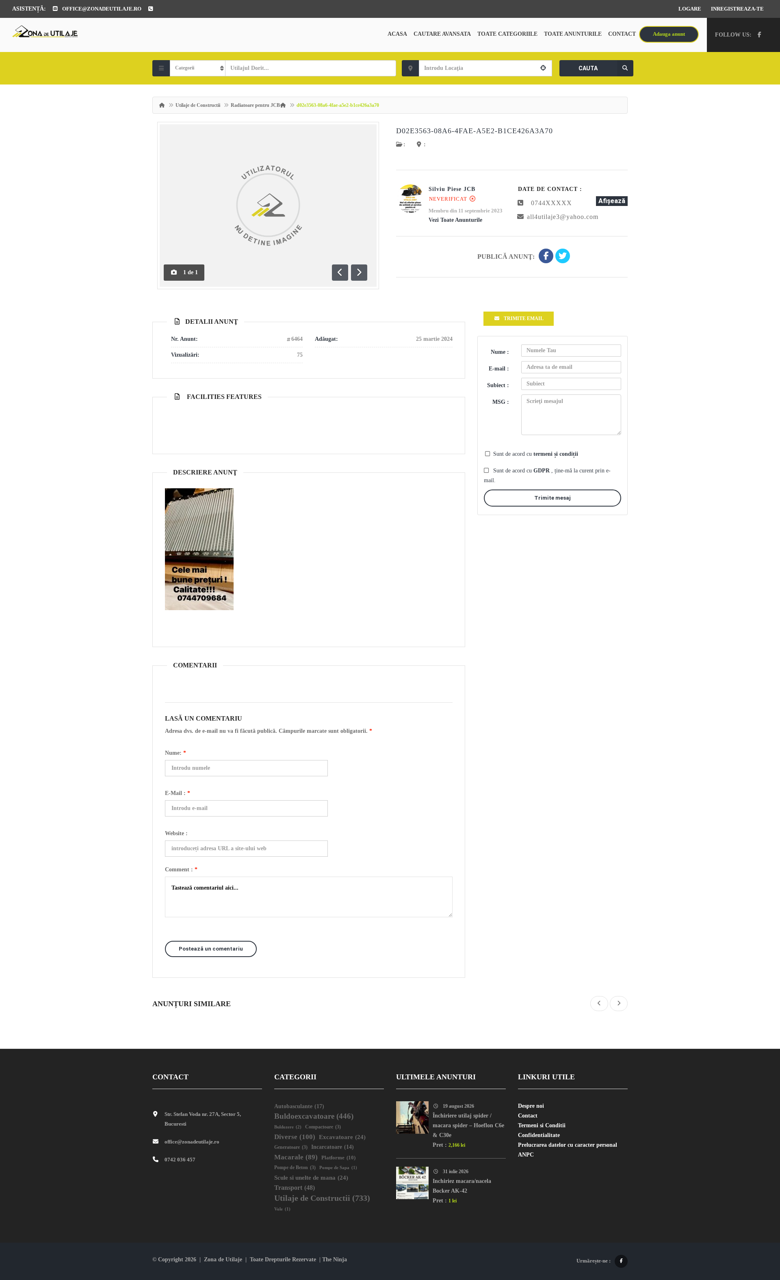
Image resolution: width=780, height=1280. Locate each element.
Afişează (611, 201)
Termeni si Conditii (542, 1125)
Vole (282, 1209)
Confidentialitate (539, 1135)
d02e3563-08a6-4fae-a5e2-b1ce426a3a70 (474, 131)
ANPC (526, 1155)
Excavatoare (342, 1137)
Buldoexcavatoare (313, 1116)
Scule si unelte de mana (311, 1177)
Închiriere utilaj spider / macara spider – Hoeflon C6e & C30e (468, 1125)
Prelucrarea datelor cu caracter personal (567, 1145)
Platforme (338, 1157)
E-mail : (177, 793)
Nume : (500, 352)
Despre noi (531, 1106)
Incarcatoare (332, 1147)
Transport (294, 1187)
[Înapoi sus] (753, 1229)
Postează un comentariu (211, 949)
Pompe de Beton (295, 1167)
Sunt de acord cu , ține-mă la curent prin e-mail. (547, 475)
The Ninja (334, 1259)
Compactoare (323, 1127)
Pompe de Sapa (338, 1167)
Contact (622, 34)
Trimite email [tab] (524, 318)
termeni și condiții (555, 454)
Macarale (296, 1157)
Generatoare (291, 1147)
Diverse (294, 1137)
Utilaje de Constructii (198, 105)
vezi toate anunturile (455, 220)
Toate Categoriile (507, 34)
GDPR (542, 471)
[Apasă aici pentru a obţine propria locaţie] (543, 68)
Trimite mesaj (552, 498)
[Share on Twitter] (562, 257)
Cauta (588, 68)
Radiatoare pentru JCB (255, 105)
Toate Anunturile (573, 34)
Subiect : (498, 385)
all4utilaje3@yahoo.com (562, 216)
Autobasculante (299, 1106)
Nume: (175, 753)
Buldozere (287, 1126)
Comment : (181, 869)
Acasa (397, 34)
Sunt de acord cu (535, 454)
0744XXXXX (551, 202)
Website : (176, 833)
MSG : (500, 402)
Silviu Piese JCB (452, 189)
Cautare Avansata (442, 34)
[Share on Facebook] (546, 257)
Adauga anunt (669, 34)
